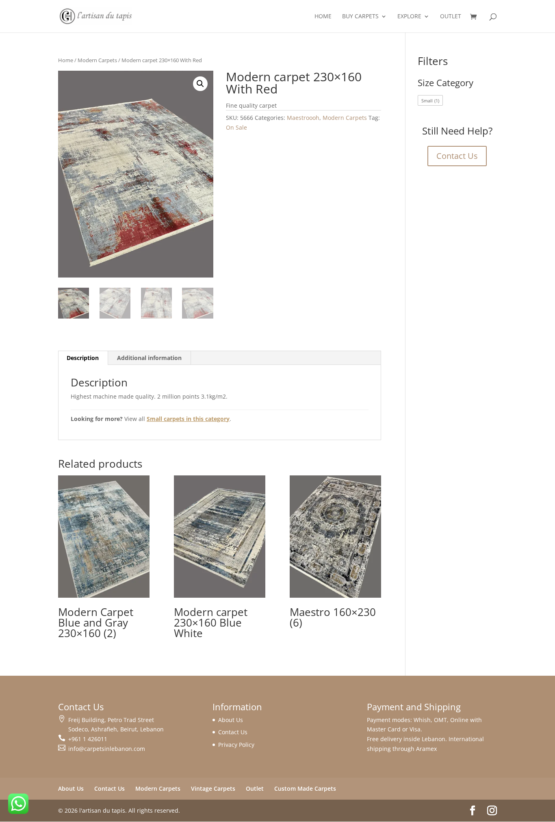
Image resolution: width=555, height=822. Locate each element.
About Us (230, 720)
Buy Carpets (360, 16)
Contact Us (457, 155)
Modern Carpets (97, 60)
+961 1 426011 (87, 739)
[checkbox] (430, 100)
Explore (409, 16)
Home (323, 16)
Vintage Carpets (213, 788)
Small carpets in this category (188, 419)
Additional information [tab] (149, 358)
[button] (200, 83)
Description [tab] (83, 358)
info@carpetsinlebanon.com (106, 749)
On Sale (236, 127)
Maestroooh (303, 117)
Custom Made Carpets (305, 788)
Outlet (450, 16)
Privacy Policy (236, 744)
